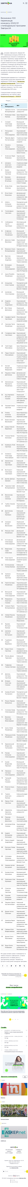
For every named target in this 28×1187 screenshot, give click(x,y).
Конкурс (9, 1151)
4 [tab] (18, 1019)
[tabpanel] (14, 1003)
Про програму (9, 1149)
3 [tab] (15, 1019)
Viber (25, 965)
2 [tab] (13, 1019)
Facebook (3, 965)
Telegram (16, 965)
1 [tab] (10, 1019)
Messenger (8, 965)
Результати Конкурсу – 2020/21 (11, 96)
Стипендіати (19, 1149)
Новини (19, 1151)
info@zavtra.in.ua (14, 1163)
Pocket (21, 965)
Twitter (12, 965)
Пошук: (8, 100)
